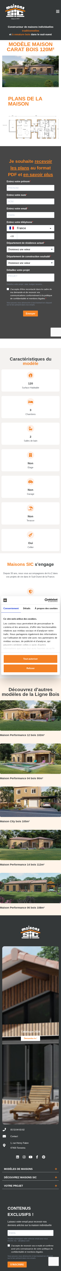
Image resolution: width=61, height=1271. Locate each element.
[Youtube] (30, 1157)
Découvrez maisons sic (20, 1177)
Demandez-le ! (30, 1038)
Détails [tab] (26, 608)
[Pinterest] (43, 1157)
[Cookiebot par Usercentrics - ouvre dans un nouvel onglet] (45, 600)
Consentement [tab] (11, 608)
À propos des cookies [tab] (46, 608)
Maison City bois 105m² (15, 821)
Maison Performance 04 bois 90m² (21, 778)
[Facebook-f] (37, 1157)
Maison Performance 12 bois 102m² (22, 735)
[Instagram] (24, 1157)
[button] (30, 1169)
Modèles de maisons (18, 1169)
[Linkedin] (17, 1157)
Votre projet (13, 1185)
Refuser (31, 668)
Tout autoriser (30, 659)
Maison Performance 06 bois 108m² (22, 907)
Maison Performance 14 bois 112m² (22, 864)
